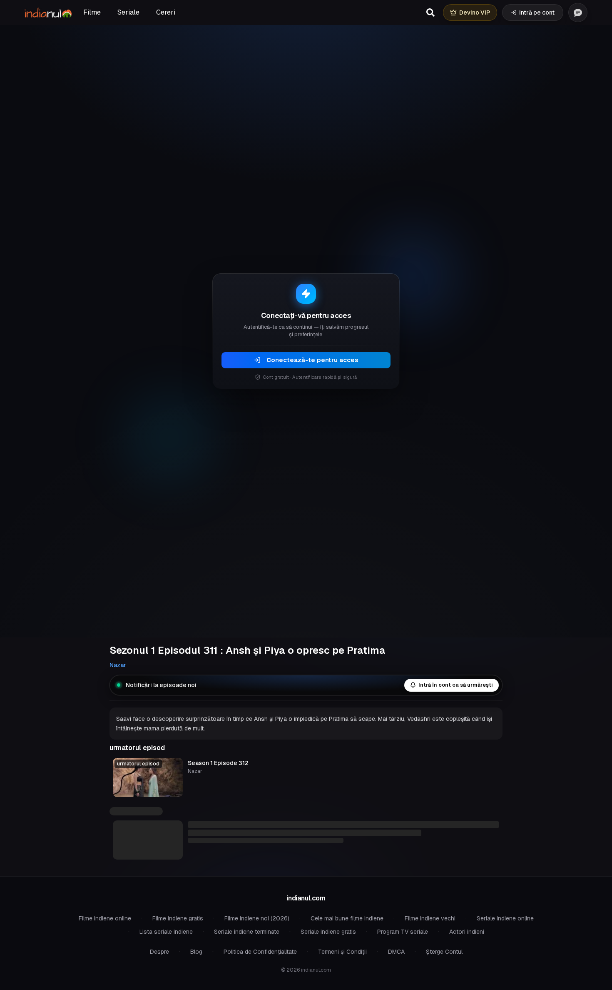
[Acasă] (48, 13)
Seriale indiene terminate (246, 931)
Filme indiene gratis (177, 918)
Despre (159, 951)
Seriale (128, 12)
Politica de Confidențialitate (260, 951)
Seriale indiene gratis (328, 931)
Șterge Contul (444, 951)
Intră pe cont (537, 12)
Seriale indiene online (505, 918)
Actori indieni (466, 931)
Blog (196, 951)
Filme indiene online (105, 918)
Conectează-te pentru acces (312, 360)
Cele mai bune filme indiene (347, 918)
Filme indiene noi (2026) (256, 918)
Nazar (117, 665)
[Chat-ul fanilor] (577, 12)
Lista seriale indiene (166, 931)
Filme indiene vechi (430, 918)
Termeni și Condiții (342, 951)
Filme (92, 12)
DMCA (396, 951)
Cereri (165, 12)
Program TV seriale (402, 931)
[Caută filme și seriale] (430, 12)
